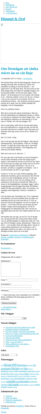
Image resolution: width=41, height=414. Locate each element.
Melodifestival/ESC (13, 376)
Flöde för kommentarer (13, 400)
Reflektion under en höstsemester (17, 329)
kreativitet (5, 374)
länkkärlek (32, 374)
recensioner (19, 378)
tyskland (4, 387)
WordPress (20, 406)
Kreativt (8, 9)
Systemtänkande (27, 237)
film (21, 369)
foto (25, 368)
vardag (9, 387)
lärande (3, 237)
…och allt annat (11, 13)
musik (20, 376)
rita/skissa (3, 381)
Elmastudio (5, 408)
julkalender (23, 371)
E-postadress (6, 284)
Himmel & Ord (13, 19)
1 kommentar (27, 79)
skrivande (13, 384)
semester (33, 381)
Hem (7, 3)
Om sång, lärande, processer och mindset (20, 332)
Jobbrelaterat (10, 11)
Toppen (3, 412)
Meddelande (6, 261)
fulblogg (30, 369)
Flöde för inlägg (11, 398)
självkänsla (4, 385)
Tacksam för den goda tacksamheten (18, 340)
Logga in (8, 396)
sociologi (17, 237)
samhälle (10, 237)
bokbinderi (30, 365)
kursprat (16, 374)
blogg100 (10, 365)
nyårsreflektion (26, 376)
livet (26, 373)
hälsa (16, 371)
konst (38, 371)
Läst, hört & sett (11, 7)
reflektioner (29, 379)
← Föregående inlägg (9, 307)
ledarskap (21, 374)
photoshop (33, 376)
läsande (3, 376)
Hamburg (4, 371)
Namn (4, 280)
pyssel (11, 379)
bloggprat (22, 365)
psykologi (5, 378)
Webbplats (4, 290)
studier (37, 384)
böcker (16, 368)
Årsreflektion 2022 (12, 346)
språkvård (31, 384)
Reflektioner (9, 5)
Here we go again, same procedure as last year (22, 334)
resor (35, 378)
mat (6, 376)
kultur (12, 374)
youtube (15, 387)
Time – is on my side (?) (14, 342)
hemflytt (11, 371)
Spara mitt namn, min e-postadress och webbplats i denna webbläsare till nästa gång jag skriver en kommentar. (20, 297)
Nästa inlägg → (6, 309)
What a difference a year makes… (17, 344)
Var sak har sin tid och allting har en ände (20, 327)
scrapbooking (23, 381)
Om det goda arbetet (12, 338)
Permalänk (5, 239)
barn (2, 365)
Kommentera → (7, 248)
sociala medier (23, 385)
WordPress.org (10, 402)
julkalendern (31, 371)
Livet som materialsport (13, 336)
